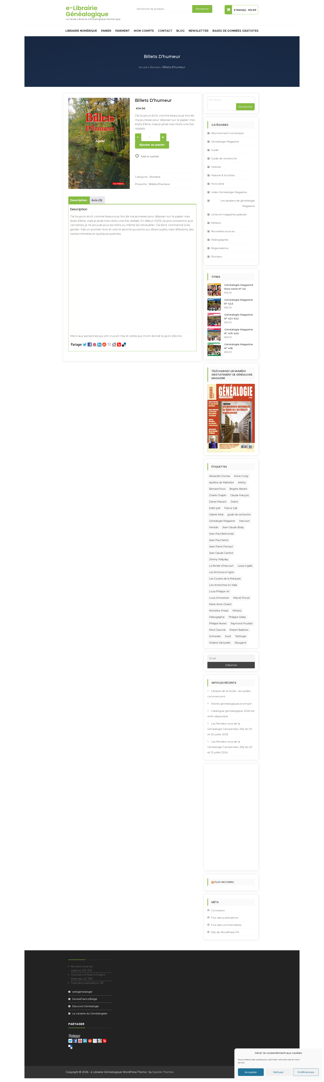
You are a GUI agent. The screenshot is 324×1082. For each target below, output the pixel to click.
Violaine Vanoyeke (220, 642)
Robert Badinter (239, 629)
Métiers (216, 222)
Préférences (306, 1072)
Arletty (242, 482)
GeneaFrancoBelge (84, 999)
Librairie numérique (81, 30)
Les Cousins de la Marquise (225, 578)
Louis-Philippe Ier (219, 591)
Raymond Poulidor (242, 623)
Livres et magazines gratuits (228, 214)
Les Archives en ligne (221, 572)
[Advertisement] (132, 261)
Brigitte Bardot (238, 488)
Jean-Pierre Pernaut (221, 546)
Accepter (251, 1072)
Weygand (240, 642)
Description (78, 200)
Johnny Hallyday (218, 559)
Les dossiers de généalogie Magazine (237, 203)
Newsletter (198, 30)
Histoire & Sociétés (223, 175)
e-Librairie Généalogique (87, 11)
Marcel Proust (241, 597)
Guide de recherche (224, 158)
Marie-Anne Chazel (220, 604)
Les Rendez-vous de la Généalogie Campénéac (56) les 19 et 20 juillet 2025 (229, 729)
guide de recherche (239, 514)
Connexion (218, 910)
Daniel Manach (218, 501)
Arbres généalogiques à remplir (231, 703)
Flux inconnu (224, 882)
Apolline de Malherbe (221, 482)
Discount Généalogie (85, 1006)
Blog (180, 30)
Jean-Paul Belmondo (221, 533)
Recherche (202, 8)
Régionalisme (219, 248)
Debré (234, 501)
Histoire (216, 166)
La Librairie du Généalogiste (89, 1013)
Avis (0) (96, 200)
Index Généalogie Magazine (229, 192)
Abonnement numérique (227, 133)
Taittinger (240, 636)
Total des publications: (85, 983)
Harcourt (244, 520)
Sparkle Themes (162, 1072)
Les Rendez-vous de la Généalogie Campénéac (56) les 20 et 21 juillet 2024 (229, 747)
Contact (165, 30)
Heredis (213, 527)
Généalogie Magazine (225, 141)
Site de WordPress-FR (225, 932)
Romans (155, 67)
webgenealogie (82, 991)
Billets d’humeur (159, 184)
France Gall (230, 508)
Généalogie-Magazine (222, 520)
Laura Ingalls (245, 565)
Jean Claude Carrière (221, 552)
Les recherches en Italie (223, 585)
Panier (106, 30)
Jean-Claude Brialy (233, 527)
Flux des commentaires (226, 925)
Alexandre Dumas (219, 476)
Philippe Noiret (218, 623)
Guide (215, 150)
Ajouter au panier (152, 144)
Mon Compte (144, 30)
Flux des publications (224, 917)
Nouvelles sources (223, 231)
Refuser (278, 1072)
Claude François (239, 495)
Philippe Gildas (237, 617)
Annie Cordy (241, 476)
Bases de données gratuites (235, 30)
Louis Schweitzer (219, 597)
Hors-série (217, 183)
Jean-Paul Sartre (218, 540)
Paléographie (219, 239)
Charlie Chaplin (217, 495)
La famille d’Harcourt (221, 565)
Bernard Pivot (217, 488)
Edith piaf (214, 508)
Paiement (122, 30)
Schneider (215, 636)
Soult (228, 636)
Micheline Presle (218, 610)
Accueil (143, 67)
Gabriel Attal (216, 514)
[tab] (79, 200)
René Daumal (217, 629)
